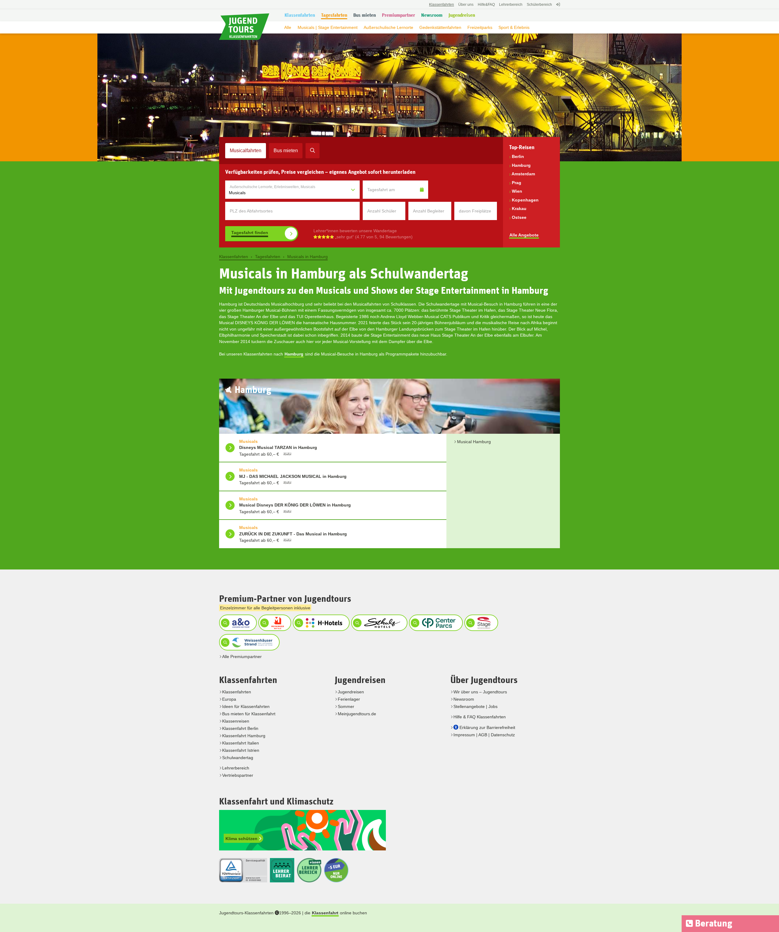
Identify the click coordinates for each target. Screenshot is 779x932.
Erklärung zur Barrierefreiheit (487, 727)
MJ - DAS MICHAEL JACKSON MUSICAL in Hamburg (293, 476)
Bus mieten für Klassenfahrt (248, 713)
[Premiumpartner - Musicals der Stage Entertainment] (480, 622)
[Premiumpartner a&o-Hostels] (237, 622)
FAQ (486, 4)
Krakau (519, 208)
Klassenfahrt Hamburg (243, 735)
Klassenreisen (235, 721)
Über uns (465, 4)
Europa (229, 699)
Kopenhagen (525, 200)
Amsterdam (523, 173)
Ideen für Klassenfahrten (246, 706)
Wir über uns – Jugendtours (480, 691)
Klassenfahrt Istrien (240, 750)
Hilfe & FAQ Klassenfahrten (479, 716)
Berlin (518, 156)
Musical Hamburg (474, 441)
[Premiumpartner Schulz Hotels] (378, 622)
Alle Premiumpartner (242, 656)
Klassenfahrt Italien (240, 743)
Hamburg (521, 165)
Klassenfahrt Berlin (240, 728)
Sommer (346, 706)
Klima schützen (242, 838)
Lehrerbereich (510, 4)
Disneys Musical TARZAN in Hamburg (278, 447)
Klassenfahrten (236, 691)
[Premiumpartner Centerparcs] (435, 622)
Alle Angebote (524, 235)
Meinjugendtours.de (357, 713)
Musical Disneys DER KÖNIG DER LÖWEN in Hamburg (295, 505)
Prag (516, 182)
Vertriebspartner (237, 775)
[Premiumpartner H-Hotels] (320, 622)
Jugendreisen (351, 691)
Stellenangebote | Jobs (475, 706)
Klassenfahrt (325, 912)
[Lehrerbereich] (557, 7)
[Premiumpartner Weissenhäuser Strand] (249, 642)
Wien (517, 191)
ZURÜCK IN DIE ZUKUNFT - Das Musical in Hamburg (293, 533)
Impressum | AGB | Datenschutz (484, 734)
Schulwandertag (237, 757)
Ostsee (519, 217)
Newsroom (463, 699)
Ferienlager (349, 699)
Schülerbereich (539, 4)
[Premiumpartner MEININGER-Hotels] (274, 622)
